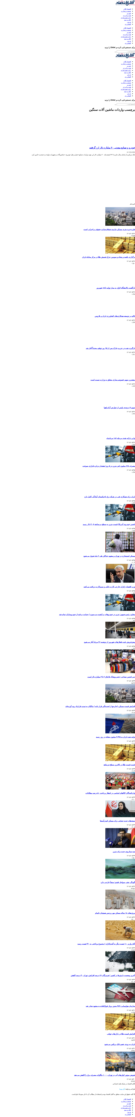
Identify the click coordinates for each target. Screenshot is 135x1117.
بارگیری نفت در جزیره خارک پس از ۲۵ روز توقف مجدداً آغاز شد (110, 348)
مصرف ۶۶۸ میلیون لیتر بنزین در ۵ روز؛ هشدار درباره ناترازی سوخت (109, 466)
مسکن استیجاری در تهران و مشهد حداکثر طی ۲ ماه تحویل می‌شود (109, 556)
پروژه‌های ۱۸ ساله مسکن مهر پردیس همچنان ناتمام (115, 913)
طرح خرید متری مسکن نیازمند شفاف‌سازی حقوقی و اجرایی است (109, 229)
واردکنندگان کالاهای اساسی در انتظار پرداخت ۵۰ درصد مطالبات (110, 793)
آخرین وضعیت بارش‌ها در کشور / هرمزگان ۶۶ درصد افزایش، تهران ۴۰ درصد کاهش (103, 975)
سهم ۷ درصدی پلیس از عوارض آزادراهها (119, 407)
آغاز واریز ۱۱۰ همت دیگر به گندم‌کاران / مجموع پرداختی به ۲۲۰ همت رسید (106, 943)
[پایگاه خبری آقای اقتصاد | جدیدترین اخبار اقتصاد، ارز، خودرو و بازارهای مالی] (125, 5)
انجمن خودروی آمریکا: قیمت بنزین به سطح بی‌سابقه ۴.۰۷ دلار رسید (109, 524)
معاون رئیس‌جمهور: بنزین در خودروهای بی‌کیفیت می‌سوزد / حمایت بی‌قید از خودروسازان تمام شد (97, 614)
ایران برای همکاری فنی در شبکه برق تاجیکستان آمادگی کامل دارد (109, 496)
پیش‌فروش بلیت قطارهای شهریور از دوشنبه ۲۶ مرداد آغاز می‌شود (109, 642)
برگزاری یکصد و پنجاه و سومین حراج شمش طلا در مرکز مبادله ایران (108, 257)
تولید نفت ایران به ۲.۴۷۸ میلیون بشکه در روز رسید (115, 737)
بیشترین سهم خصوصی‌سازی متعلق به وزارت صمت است (113, 380)
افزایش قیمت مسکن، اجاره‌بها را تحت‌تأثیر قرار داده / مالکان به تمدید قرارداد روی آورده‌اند (100, 706)
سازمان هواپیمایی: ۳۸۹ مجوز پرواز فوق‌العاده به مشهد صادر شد (110, 1006)
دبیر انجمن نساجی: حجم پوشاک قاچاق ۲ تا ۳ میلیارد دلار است (111, 677)
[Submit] (115, 104)
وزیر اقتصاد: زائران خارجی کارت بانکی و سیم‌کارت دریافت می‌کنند (109, 586)
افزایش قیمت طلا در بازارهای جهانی (121, 1034)
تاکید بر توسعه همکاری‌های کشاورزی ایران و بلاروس (115, 316)
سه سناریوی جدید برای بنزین (124, 851)
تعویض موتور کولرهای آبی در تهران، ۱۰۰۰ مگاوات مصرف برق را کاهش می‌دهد (104, 1075)
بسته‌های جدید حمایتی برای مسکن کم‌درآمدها (117, 821)
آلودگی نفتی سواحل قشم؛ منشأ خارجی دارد (118, 882)
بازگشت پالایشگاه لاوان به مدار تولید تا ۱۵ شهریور (115, 288)
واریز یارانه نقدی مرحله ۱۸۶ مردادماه (121, 438)
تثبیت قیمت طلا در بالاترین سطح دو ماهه (119, 764)
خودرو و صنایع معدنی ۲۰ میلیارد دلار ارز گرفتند (112, 147)
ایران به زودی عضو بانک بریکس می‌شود (119, 1044)
